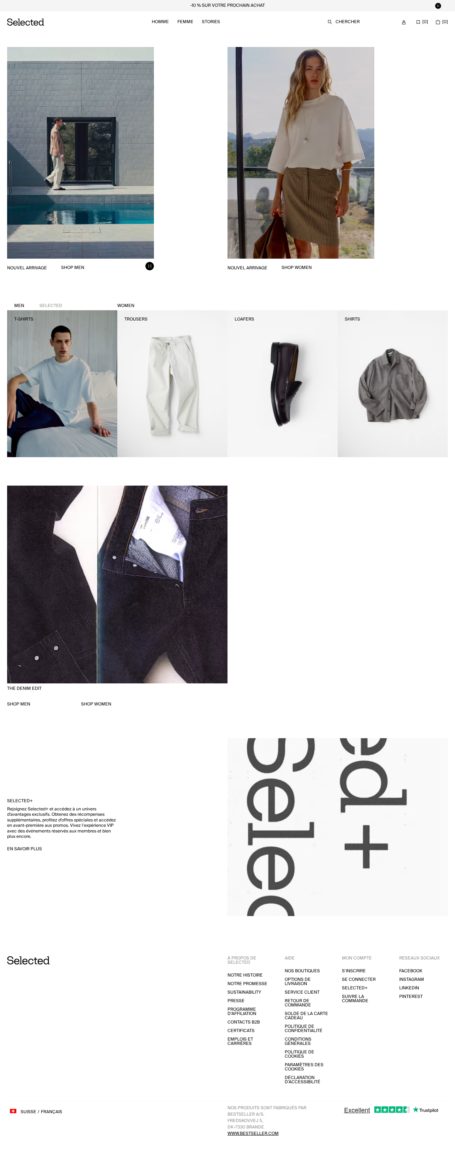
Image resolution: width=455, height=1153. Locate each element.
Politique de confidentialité (303, 1029)
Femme (185, 22)
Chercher (348, 22)
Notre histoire (245, 975)
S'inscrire (354, 971)
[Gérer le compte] (404, 22)
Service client (302, 992)
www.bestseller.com (253, 1133)
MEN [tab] (38, 306)
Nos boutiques (302, 971)
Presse (236, 1001)
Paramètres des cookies (304, 1067)
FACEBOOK (410, 971)
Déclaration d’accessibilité (302, 1080)
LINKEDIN (409, 988)
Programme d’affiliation (242, 1011)
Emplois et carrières (240, 1041)
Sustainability (244, 992)
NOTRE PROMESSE (247, 984)
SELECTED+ (355, 988)
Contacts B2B (244, 1022)
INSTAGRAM (411, 979)
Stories (211, 22)
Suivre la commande (355, 999)
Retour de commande (298, 1003)
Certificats (241, 1031)
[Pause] (438, 5)
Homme (160, 22)
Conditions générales (298, 1041)
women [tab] (125, 306)
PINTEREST (411, 996)
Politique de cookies (299, 1054)
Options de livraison (298, 982)
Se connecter (359, 979)
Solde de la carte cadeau (306, 1016)
